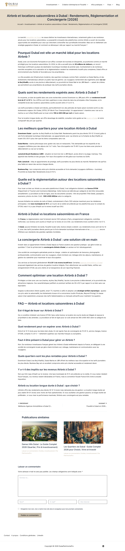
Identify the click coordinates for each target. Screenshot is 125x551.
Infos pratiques (96, 5)
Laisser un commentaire (30, 451)
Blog (118, 5)
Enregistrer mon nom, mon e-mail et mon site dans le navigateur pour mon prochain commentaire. (52, 509)
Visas (109, 5)
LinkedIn (40, 535)
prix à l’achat (94, 229)
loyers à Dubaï (92, 118)
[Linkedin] (103, 546)
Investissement (51, 5)
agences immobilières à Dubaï (91, 263)
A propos (14, 535)
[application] (58, 5)
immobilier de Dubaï (33, 37)
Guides (41, 451)
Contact (7, 535)
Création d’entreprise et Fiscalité (74, 5)
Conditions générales (27, 535)
